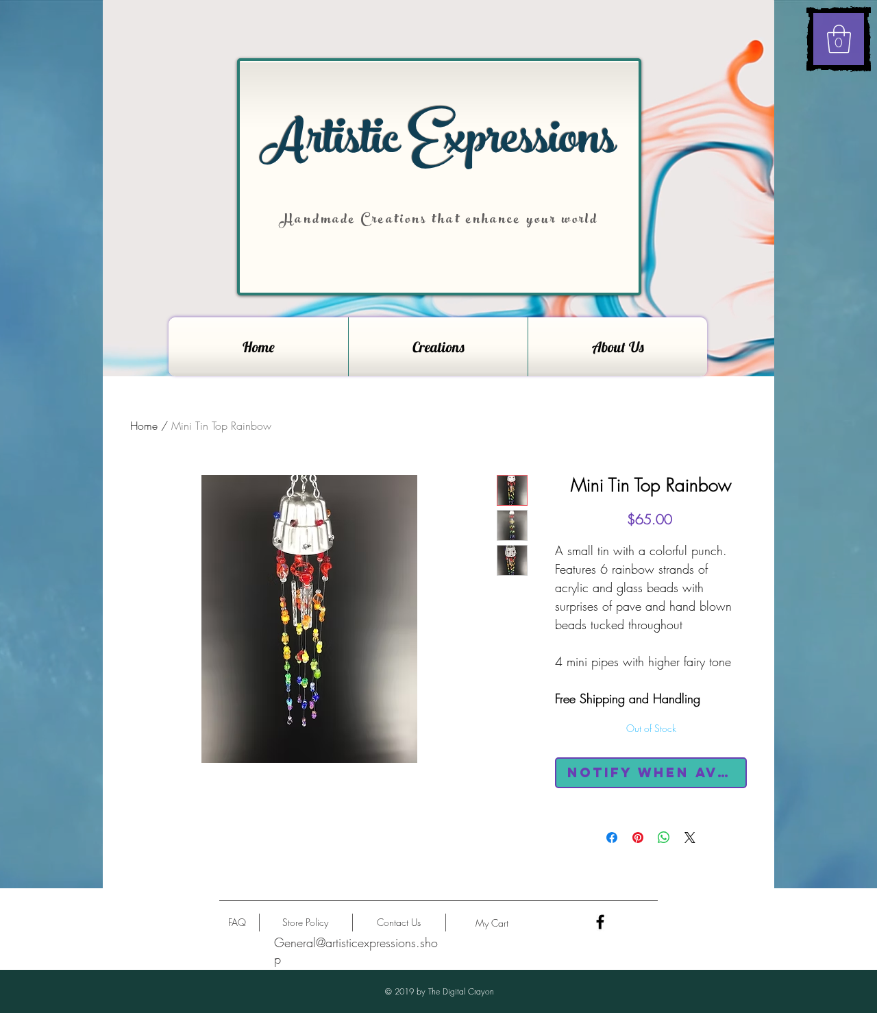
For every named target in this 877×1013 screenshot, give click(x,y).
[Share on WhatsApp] (664, 837)
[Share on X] (690, 837)
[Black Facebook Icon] (600, 921)
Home (144, 425)
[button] (839, 39)
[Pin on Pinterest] (638, 837)
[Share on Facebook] (612, 837)
